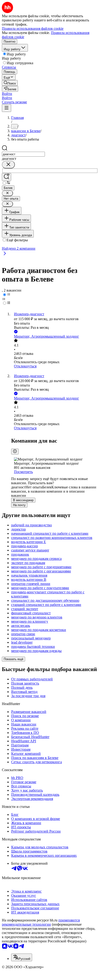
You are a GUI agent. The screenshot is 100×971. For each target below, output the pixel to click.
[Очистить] (8, 164)
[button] (7, 94)
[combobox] (23, 154)
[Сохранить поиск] (6, 177)
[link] (10, 83)
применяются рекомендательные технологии (41, 922)
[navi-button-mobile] (6, 108)
